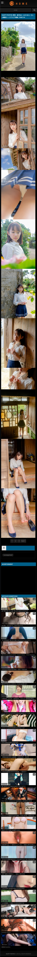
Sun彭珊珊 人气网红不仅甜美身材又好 (13, 903)
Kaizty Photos (18, 3)
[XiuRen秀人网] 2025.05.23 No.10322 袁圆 (14, 918)
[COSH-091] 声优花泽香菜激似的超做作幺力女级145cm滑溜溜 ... (19, 713)
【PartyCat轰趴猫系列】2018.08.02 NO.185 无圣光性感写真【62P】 (19, 859)
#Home (15, 10)
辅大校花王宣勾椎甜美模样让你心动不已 (14, 786)
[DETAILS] (4, 548)
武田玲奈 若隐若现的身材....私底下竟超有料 (14, 669)
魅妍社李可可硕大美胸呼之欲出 (11, 830)
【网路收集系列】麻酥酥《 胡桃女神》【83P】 (15, 757)
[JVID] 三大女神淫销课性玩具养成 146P (13, 728)
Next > (23, 541)
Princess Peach (6, 932)
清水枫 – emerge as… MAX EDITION (12, 625)
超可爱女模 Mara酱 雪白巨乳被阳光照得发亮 (15, 611)
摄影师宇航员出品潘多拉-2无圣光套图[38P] (14, 684)
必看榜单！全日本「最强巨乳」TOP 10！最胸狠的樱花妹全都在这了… (19, 699)
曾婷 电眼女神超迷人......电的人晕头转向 (13, 874)
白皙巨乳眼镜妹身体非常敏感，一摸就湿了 (14, 772)
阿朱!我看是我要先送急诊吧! (10, 742)
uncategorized (8, 555)
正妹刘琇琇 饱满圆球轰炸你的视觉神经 (13, 888)
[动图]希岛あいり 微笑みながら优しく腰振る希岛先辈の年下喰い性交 (19, 845)
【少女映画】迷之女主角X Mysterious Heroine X (16, 640)
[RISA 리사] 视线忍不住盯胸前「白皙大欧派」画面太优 (18, 815)
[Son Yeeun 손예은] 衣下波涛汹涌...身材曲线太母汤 (17, 801)
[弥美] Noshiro (6, 947)
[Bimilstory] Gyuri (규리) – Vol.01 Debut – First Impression (19, 655)
